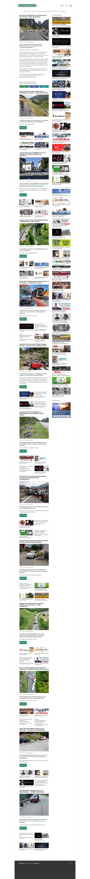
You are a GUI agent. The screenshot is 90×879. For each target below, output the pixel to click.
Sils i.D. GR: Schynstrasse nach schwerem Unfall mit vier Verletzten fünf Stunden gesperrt (34, 668)
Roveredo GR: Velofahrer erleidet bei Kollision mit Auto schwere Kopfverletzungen (33, 541)
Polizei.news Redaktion (29, 246)
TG (55, 11)
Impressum (21, 863)
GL (37, 11)
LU (42, 11)
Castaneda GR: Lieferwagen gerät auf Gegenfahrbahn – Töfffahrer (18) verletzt (31, 791)
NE (43, 11)
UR (58, 11)
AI (26, 11)
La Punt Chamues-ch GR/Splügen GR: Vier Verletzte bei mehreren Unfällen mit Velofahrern (32, 154)
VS (61, 11)
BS (32, 11)
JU (40, 11)
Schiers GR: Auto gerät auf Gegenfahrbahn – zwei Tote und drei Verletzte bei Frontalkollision (33, 478)
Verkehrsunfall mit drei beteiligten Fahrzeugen (34, 821)
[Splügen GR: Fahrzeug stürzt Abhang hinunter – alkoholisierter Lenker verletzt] (34, 234)
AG (24, 11)
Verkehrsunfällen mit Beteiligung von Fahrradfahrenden (34, 184)
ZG (65, 11)
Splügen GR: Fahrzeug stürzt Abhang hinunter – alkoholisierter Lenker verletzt (33, 220)
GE (35, 11)
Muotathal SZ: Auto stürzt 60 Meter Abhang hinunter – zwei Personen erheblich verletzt (32, 344)
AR (27, 11)
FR (34, 11)
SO (52, 11)
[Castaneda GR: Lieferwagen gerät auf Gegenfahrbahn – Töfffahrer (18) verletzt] (34, 805)
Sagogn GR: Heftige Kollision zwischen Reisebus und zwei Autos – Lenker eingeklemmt (31, 605)
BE (29, 11)
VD (60, 11)
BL (30, 11)
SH (50, 11)
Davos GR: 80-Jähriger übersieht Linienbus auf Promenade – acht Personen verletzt (34, 282)
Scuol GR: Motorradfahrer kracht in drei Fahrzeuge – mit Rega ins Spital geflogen (32, 729)
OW (47, 11)
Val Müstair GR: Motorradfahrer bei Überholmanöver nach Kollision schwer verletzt (31, 413)
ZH (63, 11)
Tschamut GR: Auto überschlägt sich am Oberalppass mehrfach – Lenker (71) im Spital (33, 92)
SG (49, 11)
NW (45, 11)
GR (38, 11)
